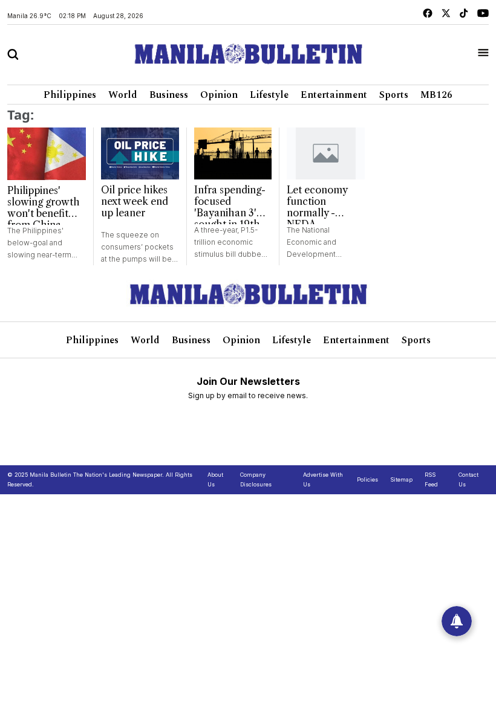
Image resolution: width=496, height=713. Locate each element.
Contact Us (468, 479)
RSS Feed (431, 479)
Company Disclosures (256, 479)
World (122, 95)
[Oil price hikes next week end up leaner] (140, 153)
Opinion (219, 95)
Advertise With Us (323, 479)
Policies (367, 479)
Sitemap (401, 479)
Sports (393, 95)
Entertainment (334, 95)
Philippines (70, 95)
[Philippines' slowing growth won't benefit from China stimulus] (46, 153)
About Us (215, 479)
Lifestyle (269, 95)
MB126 (436, 95)
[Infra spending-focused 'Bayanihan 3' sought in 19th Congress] (233, 153)
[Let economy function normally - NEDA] (326, 153)
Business (168, 95)
